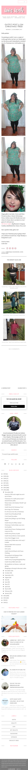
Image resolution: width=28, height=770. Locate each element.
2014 (4, 490)
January (7, 593)
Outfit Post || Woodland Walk (13, 514)
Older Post (21, 388)
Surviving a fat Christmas (12, 509)
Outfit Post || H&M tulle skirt (13, 562)
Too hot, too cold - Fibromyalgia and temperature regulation (17, 685)
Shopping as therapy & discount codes (15, 568)
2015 (4, 487)
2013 (4, 595)
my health (14, 730)
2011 (4, 600)
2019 (4, 478)
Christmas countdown (13, 252)
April (6, 586)
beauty (14, 723)
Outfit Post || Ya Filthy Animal (13, 523)
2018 (4, 481)
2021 (4, 474)
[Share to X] (10, 248)
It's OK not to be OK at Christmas (14, 511)
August (7, 577)
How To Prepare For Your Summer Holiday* (14, 613)
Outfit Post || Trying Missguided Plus (15, 559)
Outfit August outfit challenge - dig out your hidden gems (17, 701)
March (6, 589)
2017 (4, 483)
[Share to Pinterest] (13, 248)
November (8, 570)
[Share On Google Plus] (15, 248)
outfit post (4, 253)
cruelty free (14, 740)
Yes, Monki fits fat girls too (17, 669)
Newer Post (6, 388)
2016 (4, 485)
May (6, 584)
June (6, 582)
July (6, 580)
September (8, 575)
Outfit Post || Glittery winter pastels (15, 536)
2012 (4, 598)
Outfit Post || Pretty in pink (12, 533)
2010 (4, 602)
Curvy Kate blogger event (12, 538)
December (8, 492)
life (14, 726)
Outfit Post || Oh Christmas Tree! (14, 507)
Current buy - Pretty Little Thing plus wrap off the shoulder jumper (17, 642)
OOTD (21, 252)
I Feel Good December (11, 516)
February (7, 591)
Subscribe (14, 406)
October (7, 573)
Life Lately (8, 549)
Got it (19, 769)
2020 (4, 476)
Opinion (14, 737)
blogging (14, 733)
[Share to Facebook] (7, 248)
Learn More (11, 769)
